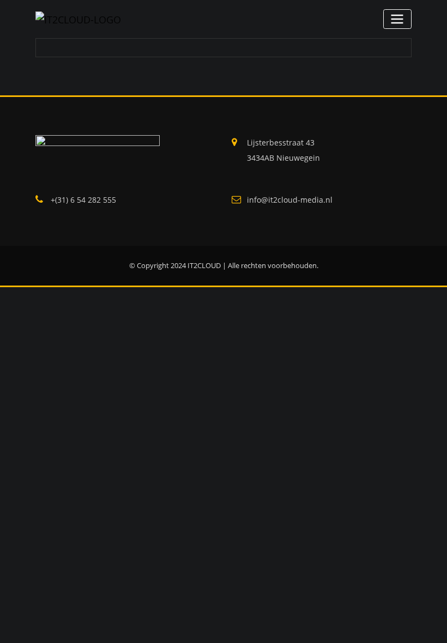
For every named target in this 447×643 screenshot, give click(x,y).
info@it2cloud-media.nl (290, 200)
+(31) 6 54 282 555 (83, 200)
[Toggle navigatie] (397, 18)
